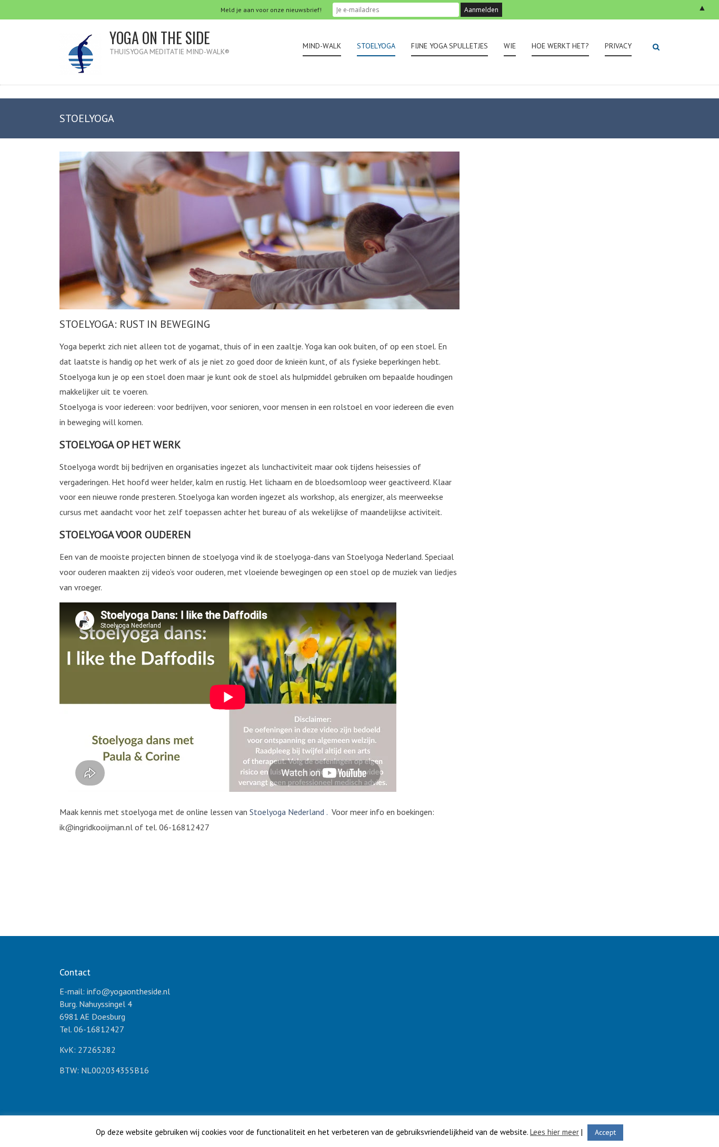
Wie (510, 46)
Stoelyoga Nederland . (289, 812)
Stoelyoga (376, 46)
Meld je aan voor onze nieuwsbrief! (271, 10)
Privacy (618, 46)
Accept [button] (605, 1132)
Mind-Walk (322, 46)
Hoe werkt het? (560, 46)
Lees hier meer (554, 1132)
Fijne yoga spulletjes (449, 46)
